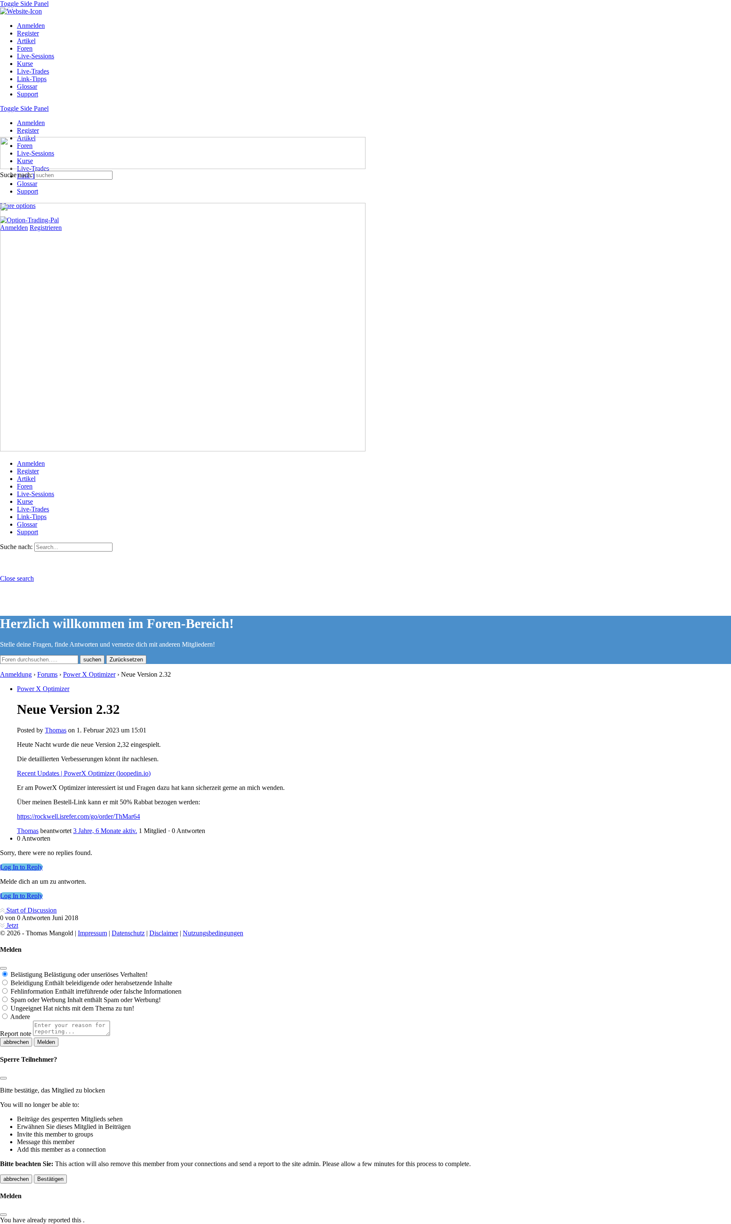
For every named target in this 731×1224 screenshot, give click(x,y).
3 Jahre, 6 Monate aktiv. (105, 830)
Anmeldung (16, 674)
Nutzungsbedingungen (213, 933)
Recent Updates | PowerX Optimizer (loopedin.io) (84, 773)
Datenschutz (128, 933)
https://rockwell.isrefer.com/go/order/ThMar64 (78, 816)
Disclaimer (163, 933)
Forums (47, 674)
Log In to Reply (21, 867)
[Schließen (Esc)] (3, 968)
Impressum (92, 933)
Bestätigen (50, 1179)
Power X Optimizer (89, 674)
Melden (46, 1042)
